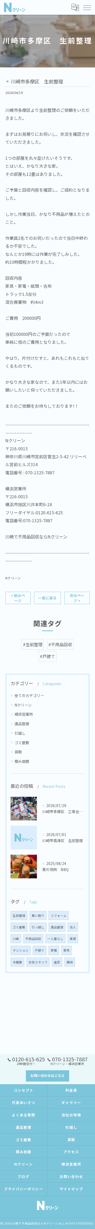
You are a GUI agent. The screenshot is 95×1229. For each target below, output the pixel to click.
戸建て (39, 950)
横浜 (69, 962)
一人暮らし (55, 939)
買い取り (38, 915)
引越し (20, 733)
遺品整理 (22, 723)
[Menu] (87, 7)
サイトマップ (71, 1188)
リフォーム (58, 915)
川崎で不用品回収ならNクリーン (36, 536)
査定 (57, 962)
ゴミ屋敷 (22, 742)
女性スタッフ (38, 962)
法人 (73, 927)
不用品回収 (33, 939)
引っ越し (38, 927)
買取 (18, 751)
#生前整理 (32, 644)
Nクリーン (13, 577)
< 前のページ (18, 598)
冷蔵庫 (17, 962)
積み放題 (22, 761)
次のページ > (77, 598)
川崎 (16, 939)
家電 (54, 950)
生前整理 (19, 915)
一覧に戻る (47, 597)
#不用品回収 (60, 644)
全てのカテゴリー (29, 695)
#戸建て (47, 656)
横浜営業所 (24, 714)
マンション (20, 950)
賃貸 (73, 939)
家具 (66, 950)
